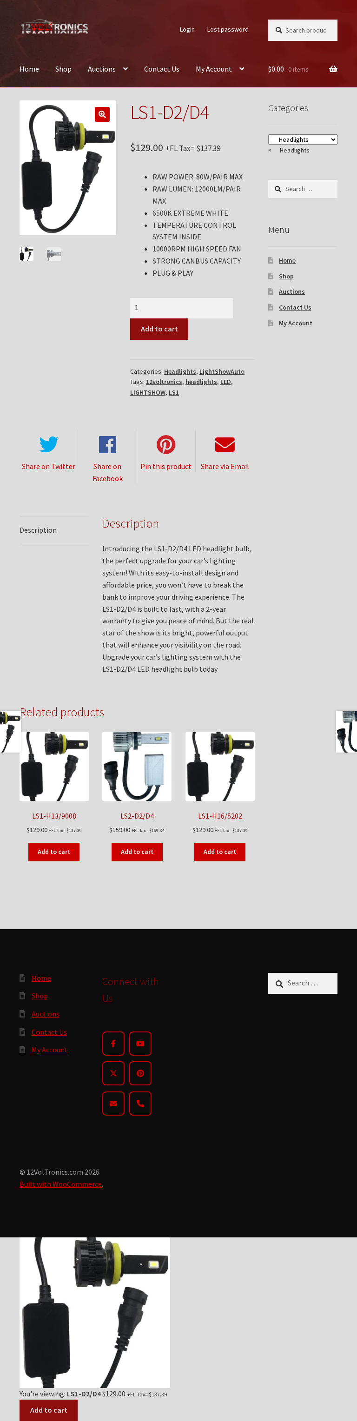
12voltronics (164, 381)
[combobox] (289, 150)
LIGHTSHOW (147, 392)
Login (187, 29)
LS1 (174, 392)
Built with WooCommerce (61, 1184)
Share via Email (225, 466)
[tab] (54, 530)
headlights (201, 381)
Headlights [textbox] (289, 150)
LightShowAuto (222, 371)
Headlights (180, 371)
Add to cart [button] (54, 851)
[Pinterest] (140, 1073)
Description (38, 530)
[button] (102, 114)
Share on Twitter (48, 466)
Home (29, 68)
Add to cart (159, 328)
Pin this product (166, 466)
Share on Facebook (108, 472)
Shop (63, 68)
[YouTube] (140, 1043)
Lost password (228, 29)
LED (225, 381)
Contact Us (161, 68)
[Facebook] (113, 1043)
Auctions (102, 68)
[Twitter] (113, 1073)
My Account (214, 68)
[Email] (113, 1103)
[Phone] (140, 1103)
